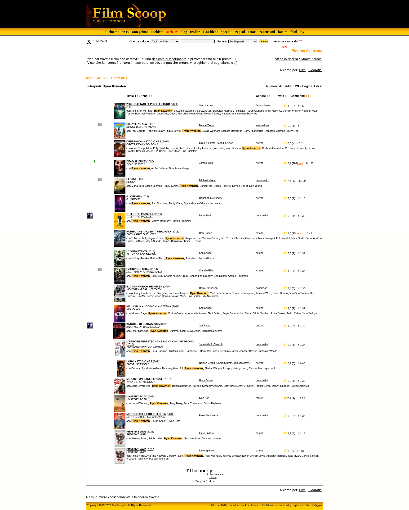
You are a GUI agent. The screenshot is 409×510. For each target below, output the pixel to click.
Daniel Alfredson (208, 288)
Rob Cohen (205, 233)
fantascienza (263, 105)
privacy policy (283, 505)
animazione (262, 125)
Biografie (315, 70)
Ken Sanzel (205, 252)
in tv (125, 31)
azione (259, 233)
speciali (226, 31)
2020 (175, 104)
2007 (150, 161)
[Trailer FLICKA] (100, 179)
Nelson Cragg (207, 362)
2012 (170, 414)
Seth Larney (206, 105)
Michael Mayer (207, 180)
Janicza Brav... (242, 362)
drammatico (262, 180)
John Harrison (225, 142)
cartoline (234, 505)
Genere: (222, 41)
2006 (140, 179)
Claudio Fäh (206, 270)
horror (259, 142)
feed (293, 31)
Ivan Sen (204, 397)
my (302, 31)
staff (243, 505)
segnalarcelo (223, 62)
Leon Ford (205, 215)
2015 (151, 124)
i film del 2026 (219, 505)
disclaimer (267, 505)
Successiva (216, 474)
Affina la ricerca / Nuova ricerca (298, 59)
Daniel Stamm (224, 362)
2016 (167, 379)
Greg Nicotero (207, 142)
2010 (158, 214)
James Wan (206, 162)
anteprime (140, 31)
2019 (175, 306)
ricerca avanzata (286, 41)
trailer (195, 31)
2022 (145, 196)
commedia (262, 215)
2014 (154, 269)
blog (184, 31)
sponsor (298, 505)
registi (240, 31)
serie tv (172, 31)
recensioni (267, 31)
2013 (130, 344)
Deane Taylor (206, 125)
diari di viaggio (314, 505)
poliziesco (261, 288)
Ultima (213, 477)
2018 (175, 231)
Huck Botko (206, 380)
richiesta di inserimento (169, 59)
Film (302, 70)
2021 (157, 361)
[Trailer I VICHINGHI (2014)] (100, 269)
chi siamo (253, 505)
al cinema (112, 31)
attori (252, 31)
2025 (150, 431)
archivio (157, 31)
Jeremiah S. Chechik (211, 344)
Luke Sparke (206, 433)
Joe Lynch (205, 325)
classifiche (210, 31)
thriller (259, 397)
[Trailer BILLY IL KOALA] (100, 124)
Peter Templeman (209, 415)
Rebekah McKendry (210, 197)
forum (283, 31)
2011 (165, 324)
